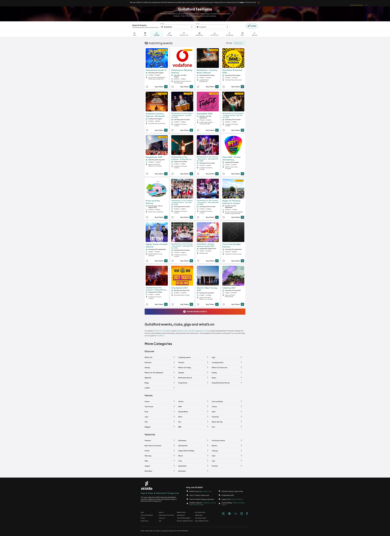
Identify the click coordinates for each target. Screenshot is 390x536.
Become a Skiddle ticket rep (185, 521)
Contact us (162, 518)
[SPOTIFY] (229, 513)
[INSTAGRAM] (242, 513)
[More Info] (147, 86)
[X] (223, 513)
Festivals (160, 493)
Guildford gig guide (196, 331)
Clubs (150, 493)
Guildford (160, 336)
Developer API (181, 515)
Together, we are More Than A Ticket (202, 504)
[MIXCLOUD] (235, 513)
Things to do (173, 493)
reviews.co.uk (207, 491)
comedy (207, 331)
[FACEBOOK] (247, 513)
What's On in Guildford (162, 331)
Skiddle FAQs (198, 515)
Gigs (143, 493)
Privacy (143, 518)
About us (161, 512)
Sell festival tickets (200, 518)
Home (142, 512)
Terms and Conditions (147, 515)
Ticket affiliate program (183, 518)
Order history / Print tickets (166, 515)
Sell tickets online (200, 512)
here (242, 2)
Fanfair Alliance (237, 499)
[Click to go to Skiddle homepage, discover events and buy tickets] (147, 485)
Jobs (160, 521)
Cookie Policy (144, 521)
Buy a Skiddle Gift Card (201, 521)
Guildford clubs (182, 331)
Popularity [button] (238, 43)
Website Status (181, 512)
